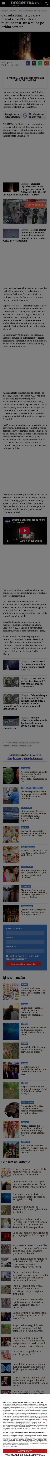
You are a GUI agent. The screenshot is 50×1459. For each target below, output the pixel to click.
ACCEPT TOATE (25, 1451)
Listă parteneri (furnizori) (10, 1446)
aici (29, 1422)
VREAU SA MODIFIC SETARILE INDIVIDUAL (25, 1455)
